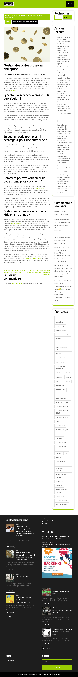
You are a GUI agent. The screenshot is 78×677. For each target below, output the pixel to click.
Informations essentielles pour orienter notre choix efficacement (64, 107)
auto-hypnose (61, 330)
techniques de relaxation (61, 476)
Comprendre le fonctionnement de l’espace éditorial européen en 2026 (63, 160)
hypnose (67, 381)
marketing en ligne (62, 417)
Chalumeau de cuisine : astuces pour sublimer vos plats (63, 268)
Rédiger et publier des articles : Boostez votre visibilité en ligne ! (63, 49)
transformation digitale (61, 491)
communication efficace (61, 348)
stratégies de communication (61, 462)
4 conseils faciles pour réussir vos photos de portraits (62, 630)
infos (8, 22)
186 (10, 617)
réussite (58, 453)
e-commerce (40, 188)
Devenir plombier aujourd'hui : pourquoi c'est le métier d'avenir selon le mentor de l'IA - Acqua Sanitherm (62, 217)
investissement (61, 398)
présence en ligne (62, 430)
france (58, 381)
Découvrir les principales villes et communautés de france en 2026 (63, 169)
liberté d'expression (62, 402)
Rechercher (61, 14)
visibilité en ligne (61, 500)
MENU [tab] (69, 3)
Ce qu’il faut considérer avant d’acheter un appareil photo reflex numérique (38, 272)
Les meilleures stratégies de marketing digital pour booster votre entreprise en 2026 (64, 129)
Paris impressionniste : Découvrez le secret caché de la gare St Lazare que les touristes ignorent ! (25, 556)
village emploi (60, 496)
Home (45, 518)
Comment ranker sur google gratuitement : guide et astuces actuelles (64, 189)
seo (66, 453)
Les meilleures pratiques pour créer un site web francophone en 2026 (64, 139)
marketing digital (62, 406)
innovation (59, 394)
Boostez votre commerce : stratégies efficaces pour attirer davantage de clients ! (64, 96)
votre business (16, 224)
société (58, 457)
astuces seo (60, 326)
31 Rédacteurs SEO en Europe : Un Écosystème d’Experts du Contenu (62, 610)
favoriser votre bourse (33, 258)
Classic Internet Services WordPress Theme (32, 674)
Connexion (10, 661)
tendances (59, 481)
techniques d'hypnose (60, 469)
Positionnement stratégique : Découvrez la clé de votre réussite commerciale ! (63, 71)
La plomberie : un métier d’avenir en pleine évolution (62, 241)
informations (60, 389)
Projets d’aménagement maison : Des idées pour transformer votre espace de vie (63, 295)
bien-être (59, 334)
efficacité (59, 377)
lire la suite (46, 603)
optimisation (60, 425)
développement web (63, 373)
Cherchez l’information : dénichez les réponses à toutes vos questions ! (24, 600)
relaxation (59, 438)
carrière (58, 339)
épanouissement (61, 505)
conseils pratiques (62, 358)
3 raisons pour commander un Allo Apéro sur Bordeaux (62, 590)
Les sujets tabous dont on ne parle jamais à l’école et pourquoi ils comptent (63, 149)
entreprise (13, 90)
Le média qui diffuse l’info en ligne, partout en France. (56, 546)
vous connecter (17, 283)
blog (67, 334)
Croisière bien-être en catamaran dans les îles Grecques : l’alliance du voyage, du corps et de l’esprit (63, 83)
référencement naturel (61, 447)
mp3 (57, 421)
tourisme (59, 485)
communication (61, 343)
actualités (59, 322)
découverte (60, 362)
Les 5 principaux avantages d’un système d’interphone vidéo (14, 271)
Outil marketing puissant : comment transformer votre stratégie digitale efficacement (63, 179)
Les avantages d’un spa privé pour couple (25, 577)
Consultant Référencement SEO (53, 521)
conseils (58, 354)
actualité (59, 318)
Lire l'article (10, 546)
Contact (46, 524)
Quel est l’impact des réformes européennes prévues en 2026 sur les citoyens (64, 118)
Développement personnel (61, 367)
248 (47, 648)
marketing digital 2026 (62, 411)
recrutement (60, 434)
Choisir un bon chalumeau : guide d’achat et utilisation (62, 274)
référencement (61, 442)
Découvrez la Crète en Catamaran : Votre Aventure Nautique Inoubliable (64, 40)
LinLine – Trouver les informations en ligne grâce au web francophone (23, 16)
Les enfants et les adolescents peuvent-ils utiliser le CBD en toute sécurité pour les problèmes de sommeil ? (25, 531)
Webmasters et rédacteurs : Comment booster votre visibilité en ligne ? (63, 59)
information (60, 385)
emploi (68, 377)
